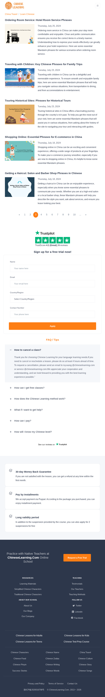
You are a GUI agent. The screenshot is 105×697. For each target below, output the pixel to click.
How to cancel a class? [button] (27, 350)
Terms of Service (55, 683)
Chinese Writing (53, 664)
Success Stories (19, 671)
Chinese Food (20, 658)
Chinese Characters (20, 652)
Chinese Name (52, 652)
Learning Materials (28, 584)
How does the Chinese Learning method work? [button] (39, 398)
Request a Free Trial (77, 558)
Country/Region (17, 292)
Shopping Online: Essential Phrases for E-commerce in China (43, 137)
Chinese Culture (85, 658)
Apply (52, 326)
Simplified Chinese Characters (27, 589)
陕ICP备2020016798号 (34, 690)
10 (74, 214)
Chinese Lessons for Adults (29, 635)
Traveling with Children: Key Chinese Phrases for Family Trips (43, 64)
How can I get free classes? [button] (29, 387)
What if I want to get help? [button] (28, 409)
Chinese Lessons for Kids (76, 635)
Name (12, 262)
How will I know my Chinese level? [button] (33, 431)
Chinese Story (85, 664)
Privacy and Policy (36, 683)
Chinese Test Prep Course (76, 642)
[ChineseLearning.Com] (15, 6)
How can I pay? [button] (22, 420)
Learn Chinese (27, 14)
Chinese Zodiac (52, 658)
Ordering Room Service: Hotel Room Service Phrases (38, 20)
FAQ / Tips (52, 339)
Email (12, 277)
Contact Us (72, 683)
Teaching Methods (77, 594)
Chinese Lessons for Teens (29, 642)
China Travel (11, 14)
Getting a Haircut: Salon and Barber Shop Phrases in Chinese (43, 173)
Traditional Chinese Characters (28, 594)
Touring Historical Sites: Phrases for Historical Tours (38, 100)
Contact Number (17, 308)
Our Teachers (77, 589)
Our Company (28, 616)
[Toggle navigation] (97, 5)
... (80, 214)
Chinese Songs (85, 671)
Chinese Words (52, 671)
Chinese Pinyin (19, 664)
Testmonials (77, 584)
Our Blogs (27, 611)
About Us (28, 605)
